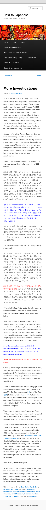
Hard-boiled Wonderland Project (15, 52)
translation (7, 496)
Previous (7, 75)
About (14, 42)
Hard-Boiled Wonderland (29, 487)
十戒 (28, 392)
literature (6, 489)
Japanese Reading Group (13, 57)
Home (6, 42)
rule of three (25, 395)
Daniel (16, 496)
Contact (22, 42)
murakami (35, 494)
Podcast (7, 63)
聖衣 (5, 395)
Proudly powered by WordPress (26, 505)
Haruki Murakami (17, 494)
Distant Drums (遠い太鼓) (12, 47)
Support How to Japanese (13, 68)
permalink (32, 496)
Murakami (14, 489)
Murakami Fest (31, 57)
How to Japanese (15, 15)
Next (40, 75)
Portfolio (16, 63)
